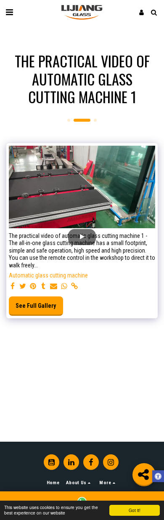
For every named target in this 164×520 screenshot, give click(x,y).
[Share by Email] (54, 287)
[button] (9, 12)
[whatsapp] (64, 287)
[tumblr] (44, 287)
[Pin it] (33, 287)
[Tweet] (23, 287)
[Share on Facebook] (12, 287)
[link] (74, 287)
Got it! (134, 510)
